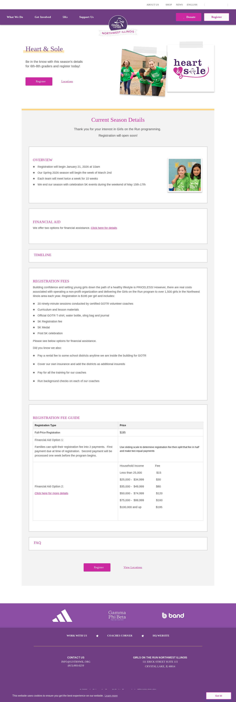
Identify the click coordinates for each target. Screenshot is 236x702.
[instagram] (209, 5)
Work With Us (77, 635)
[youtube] (218, 5)
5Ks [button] (65, 17)
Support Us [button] (86, 17)
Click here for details (104, 228)
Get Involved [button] (43, 17)
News (179, 4)
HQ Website (161, 635)
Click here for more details (51, 493)
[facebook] (223, 5)
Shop (169, 4)
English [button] (192, 4)
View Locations (133, 567)
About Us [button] (153, 4)
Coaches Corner (119, 635)
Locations (67, 81)
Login (3, 4)
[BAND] (173, 615)
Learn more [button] (111, 695)
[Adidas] (62, 615)
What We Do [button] (15, 17)
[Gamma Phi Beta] (117, 615)
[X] (213, 5)
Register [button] (216, 17)
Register (41, 81)
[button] (232, 5)
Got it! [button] (218, 695)
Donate (190, 17)
